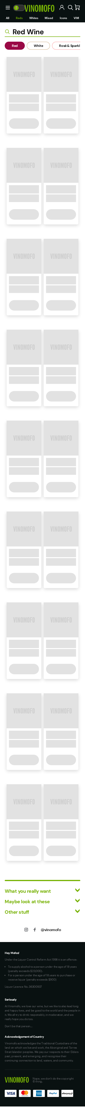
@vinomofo (51, 929)
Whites (33, 18)
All (7, 18)
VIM (76, 18)
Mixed (49, 18)
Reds (19, 18)
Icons (63, 18)
